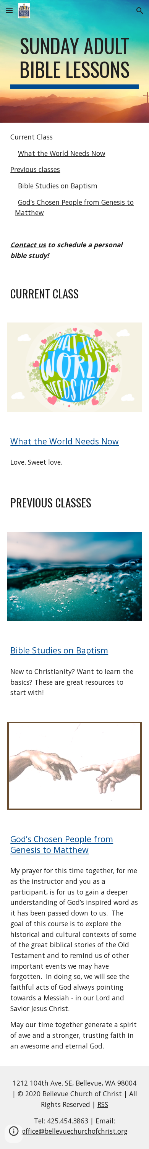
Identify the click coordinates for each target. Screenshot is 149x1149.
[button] (9, 10)
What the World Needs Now (61, 153)
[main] (74, 61)
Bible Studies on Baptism (57, 185)
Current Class (31, 136)
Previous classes (35, 169)
